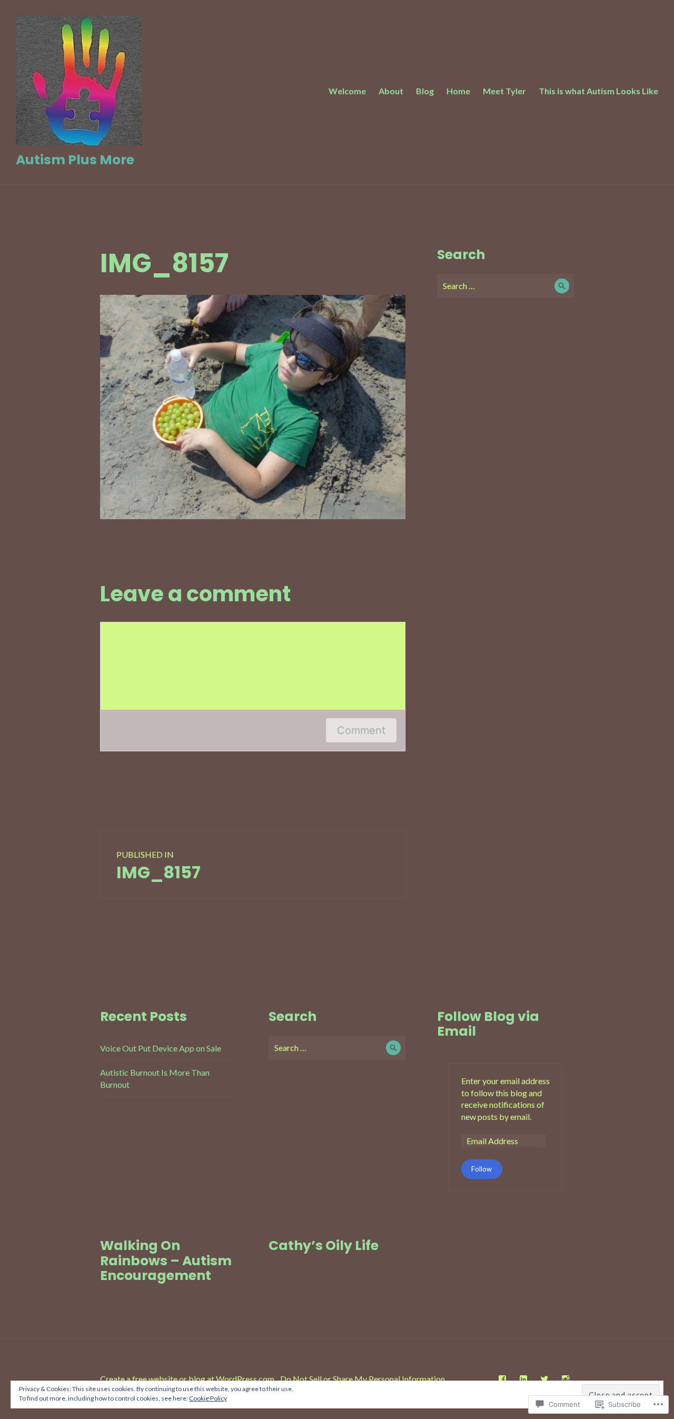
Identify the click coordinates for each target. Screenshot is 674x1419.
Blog (425, 91)
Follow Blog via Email (488, 1023)
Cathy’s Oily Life (324, 1245)
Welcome (347, 91)
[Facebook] (502, 1379)
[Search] (562, 286)
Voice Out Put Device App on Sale (160, 1048)
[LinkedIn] (523, 1379)
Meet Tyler (504, 91)
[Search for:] (505, 286)
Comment (361, 730)
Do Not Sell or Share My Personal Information (362, 1379)
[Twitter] (544, 1379)
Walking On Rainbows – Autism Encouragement (166, 1260)
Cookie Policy (208, 1398)
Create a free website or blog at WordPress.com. (188, 1379)
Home (458, 91)
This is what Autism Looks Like (598, 91)
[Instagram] (565, 1379)
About (391, 91)
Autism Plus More (75, 160)
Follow (481, 1169)
